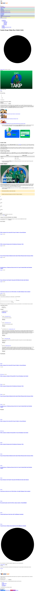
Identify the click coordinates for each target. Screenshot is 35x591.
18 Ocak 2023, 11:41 (8, 316)
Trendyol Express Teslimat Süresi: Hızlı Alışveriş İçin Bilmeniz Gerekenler (13, 525)
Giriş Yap (6, 305)
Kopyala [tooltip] (10, 101)
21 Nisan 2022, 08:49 (7, 338)
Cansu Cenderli (2, 69)
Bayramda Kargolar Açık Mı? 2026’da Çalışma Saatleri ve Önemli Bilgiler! (13, 502)
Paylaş (6, 215)
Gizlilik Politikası (2, 564)
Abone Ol (10, 219)
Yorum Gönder (2, 305)
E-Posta (13, 302)
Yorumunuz (17, 300)
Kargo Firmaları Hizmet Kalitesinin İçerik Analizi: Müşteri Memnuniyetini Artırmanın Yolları (12, 123)
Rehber (1, 245)
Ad (12, 301)
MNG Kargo (2, 374)
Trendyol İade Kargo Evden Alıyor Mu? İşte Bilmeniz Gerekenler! (11, 514)
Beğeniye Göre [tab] (4, 307)
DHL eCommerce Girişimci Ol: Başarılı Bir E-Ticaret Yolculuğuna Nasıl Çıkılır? (14, 432)
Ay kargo (20, 144)
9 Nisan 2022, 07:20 (8, 345)
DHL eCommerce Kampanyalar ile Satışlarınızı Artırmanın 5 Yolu (9, 118)
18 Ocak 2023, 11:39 (8, 322)
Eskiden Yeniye (4, 312)
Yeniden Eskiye (4, 311)
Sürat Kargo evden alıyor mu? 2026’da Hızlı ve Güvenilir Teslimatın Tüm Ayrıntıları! (15, 291)
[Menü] (1, 1)
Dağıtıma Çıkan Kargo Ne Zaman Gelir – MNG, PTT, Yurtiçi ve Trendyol (12, 194)
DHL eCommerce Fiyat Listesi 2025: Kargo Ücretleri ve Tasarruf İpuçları (10, 113)
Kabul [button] (6, 564)
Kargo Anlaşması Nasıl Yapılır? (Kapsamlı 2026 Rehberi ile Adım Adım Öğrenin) (14, 479)
